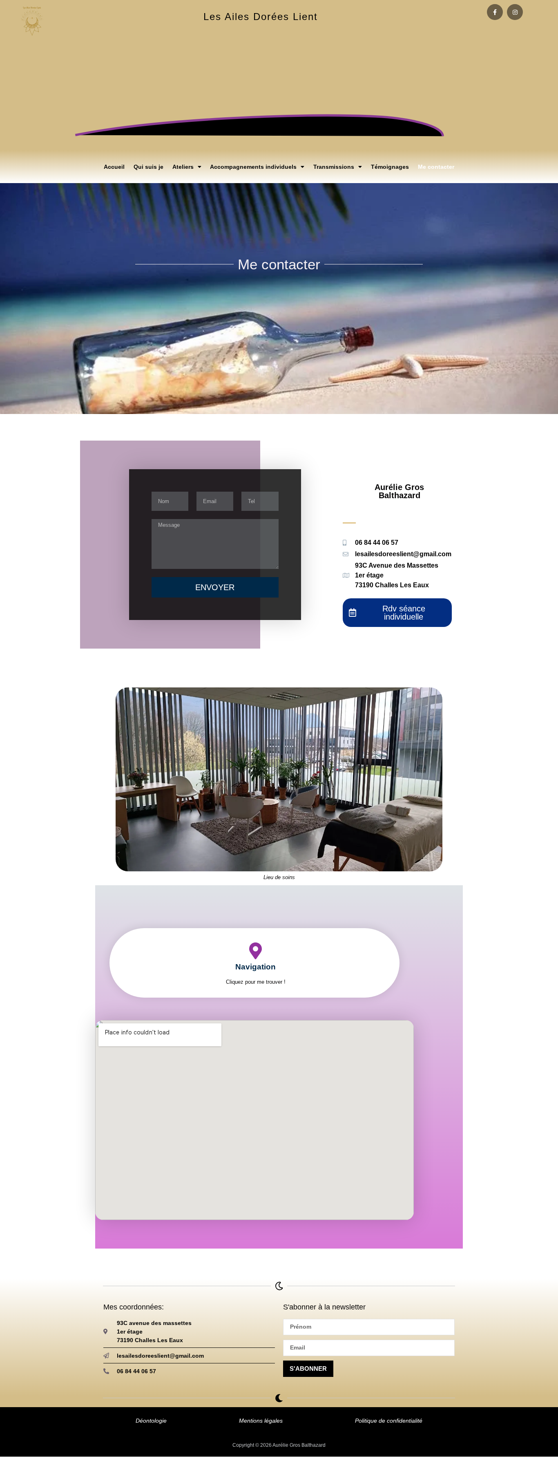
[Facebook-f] (495, 12)
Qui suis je (148, 166)
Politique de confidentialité (388, 1420)
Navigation (255, 966)
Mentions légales (261, 1420)
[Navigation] (255, 950)
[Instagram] (515, 12)
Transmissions (333, 166)
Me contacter (436, 166)
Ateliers (183, 166)
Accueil (114, 166)
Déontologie (151, 1420)
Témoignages (390, 166)
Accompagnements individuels (253, 166)
